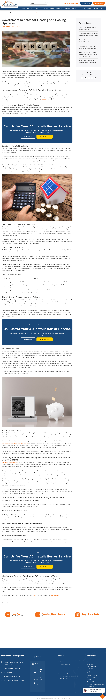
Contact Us (97, 8)
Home (23, 8)
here (39, 293)
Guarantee (90, 668)
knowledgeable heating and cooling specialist (15, 443)
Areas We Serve (91, 677)
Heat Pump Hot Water (48, 8)
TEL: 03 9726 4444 (44, 136)
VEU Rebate (67, 8)
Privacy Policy (91, 682)
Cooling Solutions (65, 664)
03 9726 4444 (86, 3)
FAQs (88, 673)
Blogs (9, 12)
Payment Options (92, 675)
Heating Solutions (65, 662)
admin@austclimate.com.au (12, 668)
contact (35, 595)
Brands (81, 8)
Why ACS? (90, 664)
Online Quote (99, 3)
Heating (37, 8)
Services (74, 8)
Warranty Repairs (65, 678)
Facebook (38, 656)
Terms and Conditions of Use (95, 684)
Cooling (58, 8)
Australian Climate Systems (10, 462)
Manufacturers (91, 666)
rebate (44, 99)
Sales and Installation (66, 674)
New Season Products (72, 3)
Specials (89, 8)
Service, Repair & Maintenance (69, 676)
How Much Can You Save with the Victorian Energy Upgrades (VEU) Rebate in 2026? (88, 54)
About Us (29, 8)
